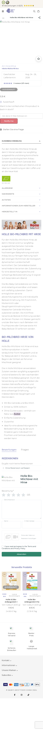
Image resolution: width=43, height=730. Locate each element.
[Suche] (34, 11)
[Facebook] (15, 695)
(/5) (12, 6)
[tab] (9, 450)
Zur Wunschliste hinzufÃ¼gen (38, 59)
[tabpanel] (21, 508)
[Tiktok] (28, 695)
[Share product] (39, 17)
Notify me (8, 121)
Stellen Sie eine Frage (13, 129)
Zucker (17, 414)
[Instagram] (21, 695)
